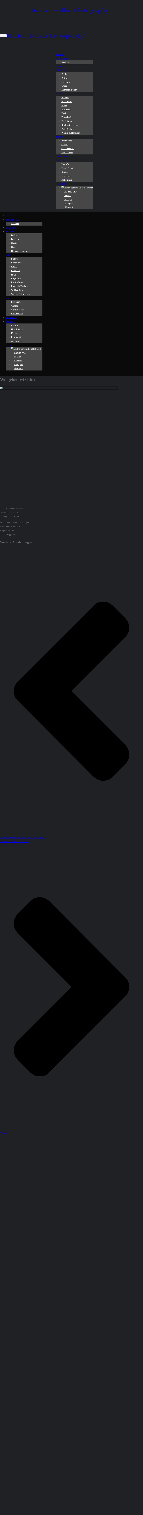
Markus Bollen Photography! (71, 10)
